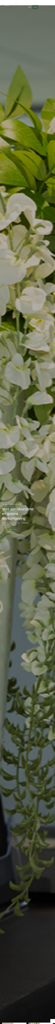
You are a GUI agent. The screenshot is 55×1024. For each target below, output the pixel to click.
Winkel (29, 7)
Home (16, 3)
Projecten (42, 3)
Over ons (48, 3)
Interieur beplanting (24, 3)
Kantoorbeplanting (34, 3)
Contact (35, 7)
